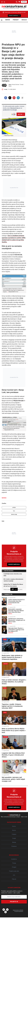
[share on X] (9, 97)
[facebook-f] (4, 909)
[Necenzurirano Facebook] (2, 1)
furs (14, 510)
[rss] (5, 912)
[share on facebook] (5, 97)
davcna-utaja (14, 514)
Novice (7, 20)
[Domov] (1, 20)
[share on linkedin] (18, 97)
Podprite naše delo (14, 564)
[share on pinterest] (14, 97)
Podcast (16, 20)
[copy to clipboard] (22, 97)
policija (14, 507)
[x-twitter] (7, 909)
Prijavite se (14, 901)
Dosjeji (24, 20)
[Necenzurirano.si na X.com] (4, 1)
